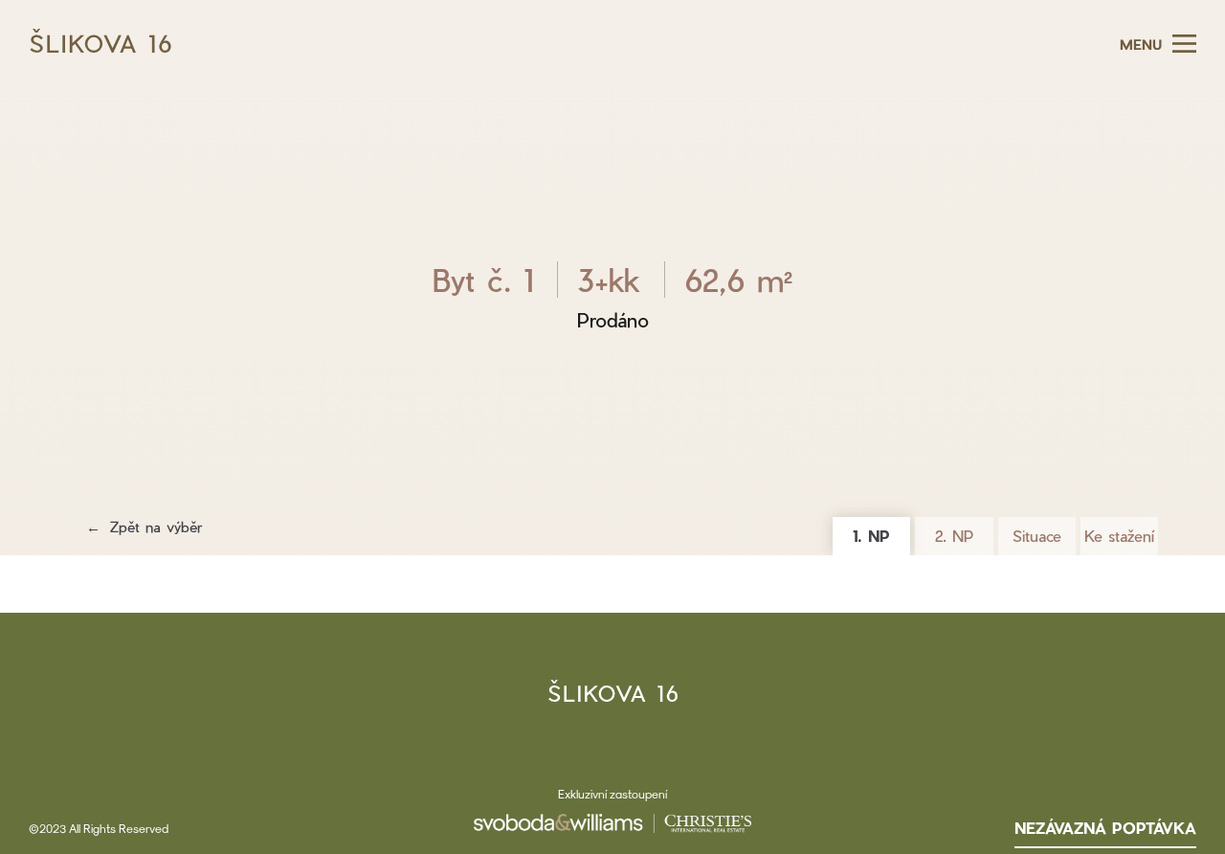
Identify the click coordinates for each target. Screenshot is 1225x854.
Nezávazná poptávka (1105, 828)
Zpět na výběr (156, 526)
